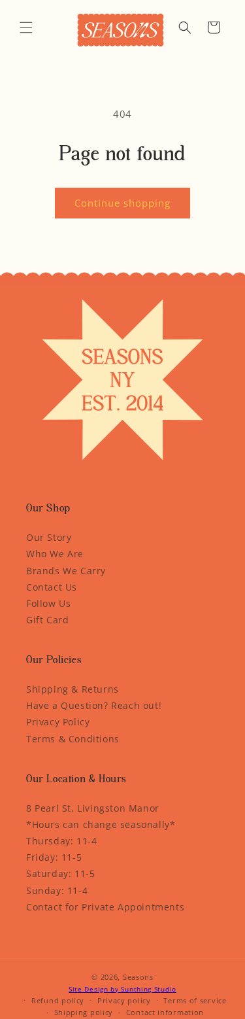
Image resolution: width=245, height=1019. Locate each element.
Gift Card (47, 619)
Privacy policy (124, 1000)
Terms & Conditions (73, 739)
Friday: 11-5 (54, 857)
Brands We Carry (66, 570)
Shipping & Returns (72, 689)
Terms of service (194, 1000)
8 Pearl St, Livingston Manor (92, 808)
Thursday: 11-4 (61, 841)
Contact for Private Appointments (105, 907)
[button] (26, 27)
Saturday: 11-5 (60, 873)
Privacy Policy (58, 722)
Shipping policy (84, 1012)
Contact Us (51, 587)
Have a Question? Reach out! (93, 705)
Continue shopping (122, 202)
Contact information (165, 1012)
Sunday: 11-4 (57, 890)
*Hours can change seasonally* (100, 824)
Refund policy (57, 1000)
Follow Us (48, 603)
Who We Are (55, 553)
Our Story (48, 537)
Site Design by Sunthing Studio (122, 988)
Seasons (138, 977)
